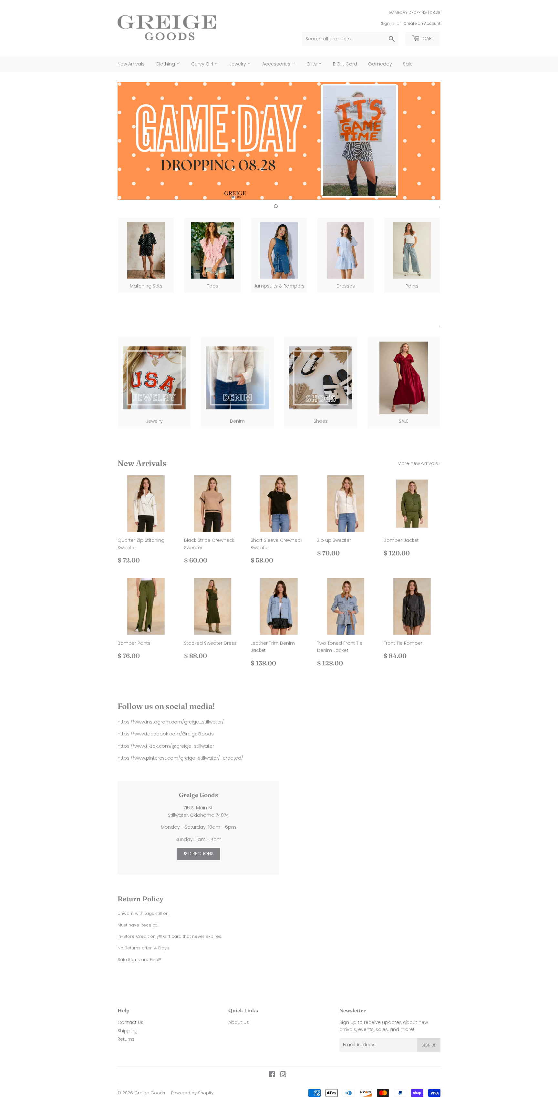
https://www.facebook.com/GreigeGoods (166, 734)
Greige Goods (149, 1093)
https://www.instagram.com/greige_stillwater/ (171, 722)
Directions (200, 853)
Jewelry (238, 64)
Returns (126, 1039)
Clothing (166, 64)
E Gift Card (345, 64)
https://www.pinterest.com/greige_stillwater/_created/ (180, 758)
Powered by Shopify (192, 1093)
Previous (131, 141)
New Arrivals (131, 64)
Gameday (380, 64)
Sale (408, 64)
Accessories (277, 64)
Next (426, 141)
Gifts (312, 64)
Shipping (128, 1030)
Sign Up (428, 1045)
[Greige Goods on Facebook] (272, 1075)
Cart (427, 38)
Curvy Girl (202, 64)
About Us (238, 1022)
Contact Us (130, 1022)
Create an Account (421, 23)
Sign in (387, 23)
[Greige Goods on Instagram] (283, 1075)
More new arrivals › (419, 463)
